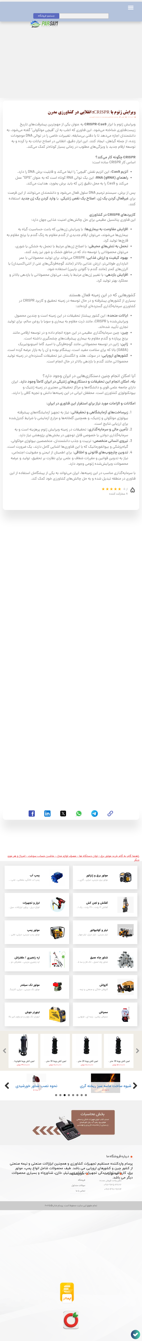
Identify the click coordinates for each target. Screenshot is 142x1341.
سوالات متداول (78, 1185)
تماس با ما (80, 1191)
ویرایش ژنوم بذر (104, 117)
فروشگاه (81, 1180)
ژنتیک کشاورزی (111, 117)
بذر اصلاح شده (98, 117)
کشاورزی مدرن (92, 117)
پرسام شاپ (116, 117)
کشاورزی (122, 117)
